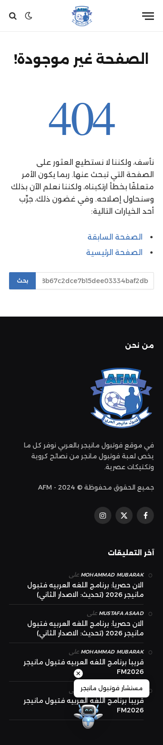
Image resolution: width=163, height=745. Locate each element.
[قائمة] (148, 16)
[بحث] (14, 16)
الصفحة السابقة (115, 237)
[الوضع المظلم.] (28, 16)
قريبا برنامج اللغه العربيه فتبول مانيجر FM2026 (84, 667)
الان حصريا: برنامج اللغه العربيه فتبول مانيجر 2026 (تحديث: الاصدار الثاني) (85, 590)
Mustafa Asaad (121, 613)
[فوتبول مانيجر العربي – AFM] (81, 16)
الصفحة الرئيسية (114, 252)
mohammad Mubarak (112, 575)
